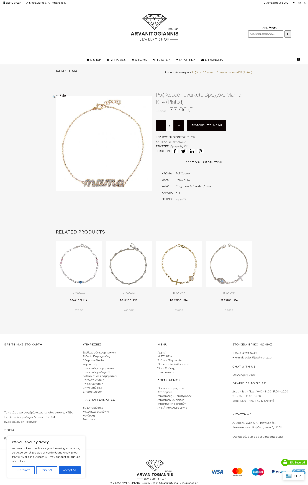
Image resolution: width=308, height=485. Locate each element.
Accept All (69, 470)
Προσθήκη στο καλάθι (206, 125)
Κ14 (186, 146)
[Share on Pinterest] (200, 151)
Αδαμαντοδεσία (93, 360)
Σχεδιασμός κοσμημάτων (99, 352)
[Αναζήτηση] (287, 34)
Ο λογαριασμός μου (171, 388)
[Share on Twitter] (183, 151)
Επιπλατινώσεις (93, 380)
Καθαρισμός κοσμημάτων (100, 376)
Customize (23, 470)
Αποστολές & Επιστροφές (175, 396)
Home (168, 72)
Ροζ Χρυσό (183, 173)
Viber (252, 375)
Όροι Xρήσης (166, 368)
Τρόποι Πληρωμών (170, 360)
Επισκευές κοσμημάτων (98, 368)
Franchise (89, 419)
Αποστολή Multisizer (171, 400)
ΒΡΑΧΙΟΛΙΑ (179, 142)
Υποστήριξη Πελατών (172, 404)
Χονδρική (89, 415)
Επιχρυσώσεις (92, 388)
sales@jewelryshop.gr (259, 357)
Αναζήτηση (270, 28)
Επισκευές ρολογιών (96, 372)
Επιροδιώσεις (92, 391)
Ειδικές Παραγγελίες (96, 356)
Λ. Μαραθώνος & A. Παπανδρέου (46, 3)
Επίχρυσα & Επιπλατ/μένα (193, 186)
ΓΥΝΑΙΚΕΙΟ (183, 180)
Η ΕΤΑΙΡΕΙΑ (165, 356)
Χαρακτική (90, 364)
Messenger (239, 375)
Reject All (47, 470)
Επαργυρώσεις (93, 384)
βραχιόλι (176, 146)
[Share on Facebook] (175, 151)
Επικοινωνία (166, 372)
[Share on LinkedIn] (192, 151)
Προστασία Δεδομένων (173, 364)
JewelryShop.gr (189, 483)
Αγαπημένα (165, 392)
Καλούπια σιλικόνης (96, 411)
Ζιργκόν (181, 199)
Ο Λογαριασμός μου (275, 3)
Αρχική (162, 352)
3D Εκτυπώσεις (93, 408)
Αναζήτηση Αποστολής (172, 408)
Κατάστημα (182, 72)
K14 (178, 193)
